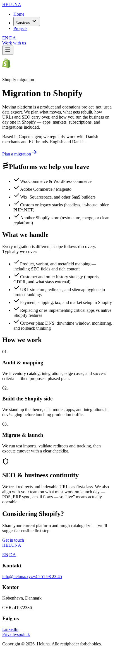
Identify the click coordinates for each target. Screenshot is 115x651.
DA (12, 38)
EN (5, 38)
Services (23, 23)
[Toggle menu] (7, 50)
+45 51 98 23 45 (47, 576)
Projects (20, 28)
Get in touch (13, 540)
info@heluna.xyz (17, 576)
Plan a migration (16, 154)
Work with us (14, 43)
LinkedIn (10, 629)
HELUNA (11, 545)
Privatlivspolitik (16, 634)
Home (18, 14)
